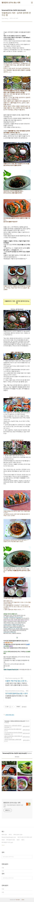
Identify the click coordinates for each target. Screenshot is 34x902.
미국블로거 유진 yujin (7, 842)
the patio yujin (18, 834)
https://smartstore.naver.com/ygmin (15, 691)
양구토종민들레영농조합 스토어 (16, 693)
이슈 (11, 834)
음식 (23, 839)
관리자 (23, 899)
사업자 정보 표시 (9, 714)
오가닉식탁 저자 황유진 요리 (25, 837)
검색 (30, 856)
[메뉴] (32, 3)
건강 (3, 839)
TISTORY (17, 899)
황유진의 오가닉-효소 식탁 (11, 2)
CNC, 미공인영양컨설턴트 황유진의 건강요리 (13, 805)
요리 (18, 839)
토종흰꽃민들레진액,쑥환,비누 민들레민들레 (16, 697)
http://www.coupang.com (12, 678)
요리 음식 (4, 834)
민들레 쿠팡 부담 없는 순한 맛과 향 (16, 681)
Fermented (7, 721)
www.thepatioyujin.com (9, 837)
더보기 (3, 845)
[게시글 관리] (12, 706)
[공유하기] (10, 706)
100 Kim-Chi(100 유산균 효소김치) (17, 721)
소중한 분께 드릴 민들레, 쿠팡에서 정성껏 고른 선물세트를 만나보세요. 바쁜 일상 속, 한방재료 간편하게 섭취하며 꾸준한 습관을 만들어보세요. (16, 684)
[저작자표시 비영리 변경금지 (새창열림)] (24, 706)
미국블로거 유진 (11, 839)
